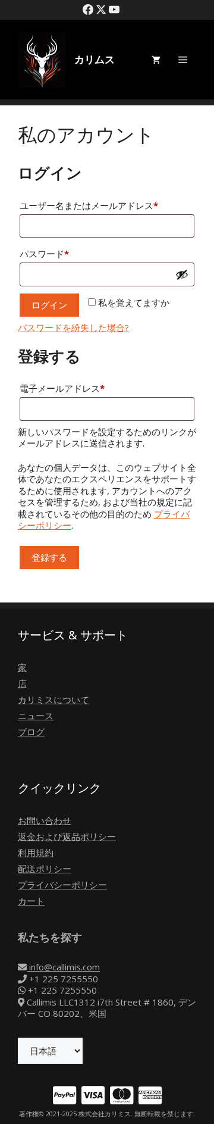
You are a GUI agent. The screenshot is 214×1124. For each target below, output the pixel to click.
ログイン (49, 305)
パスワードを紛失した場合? (73, 327)
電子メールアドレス (66, 389)
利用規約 (36, 852)
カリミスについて (53, 699)
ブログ (31, 732)
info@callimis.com (63, 967)
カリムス (94, 59)
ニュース (36, 716)
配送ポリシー (44, 869)
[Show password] (181, 274)
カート (31, 901)
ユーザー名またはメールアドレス (93, 206)
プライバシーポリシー (62, 885)
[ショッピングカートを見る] (156, 59)
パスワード (48, 255)
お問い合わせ (44, 820)
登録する (49, 557)
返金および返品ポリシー (67, 836)
